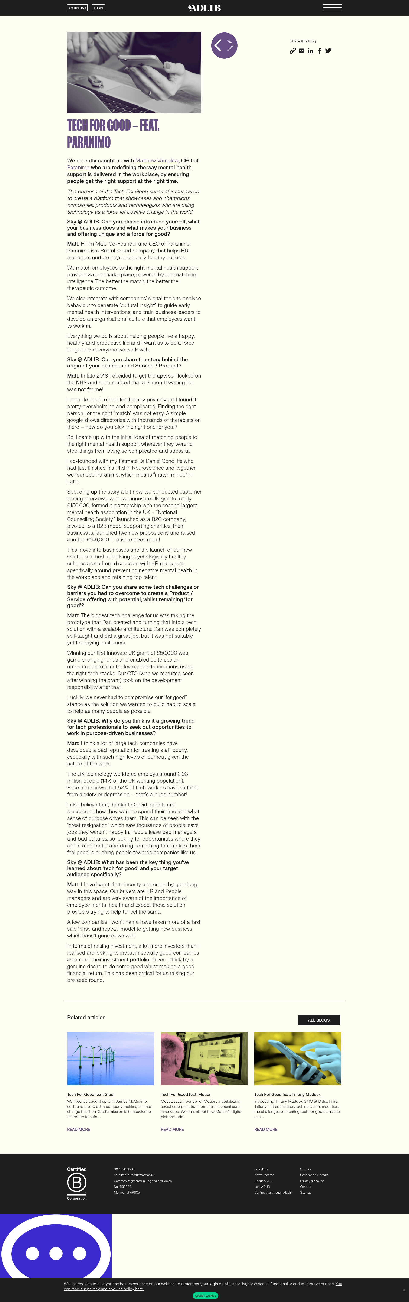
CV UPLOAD (77, 8)
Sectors (305, 1169)
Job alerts (261, 1169)
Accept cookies (205, 1295)
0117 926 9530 (124, 1169)
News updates (264, 1175)
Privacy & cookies (312, 1181)
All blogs (319, 1020)
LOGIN (98, 8)
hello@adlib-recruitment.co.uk (134, 1175)
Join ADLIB (262, 1187)
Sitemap (305, 1193)
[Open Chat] (56, 1258)
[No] (404, 1290)
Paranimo (78, 167)
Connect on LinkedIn (314, 1175)
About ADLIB (263, 1181)
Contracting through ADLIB (273, 1193)
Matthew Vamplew (157, 160)
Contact (305, 1187)
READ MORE (78, 1129)
